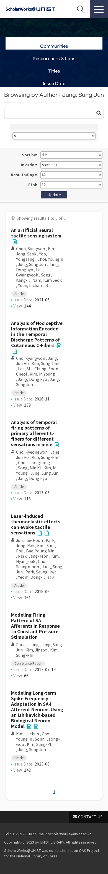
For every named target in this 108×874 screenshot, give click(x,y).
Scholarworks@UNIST (30, 9)
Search (80, 9)
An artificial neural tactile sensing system (36, 233)
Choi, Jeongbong (34, 462)
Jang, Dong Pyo (32, 379)
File (14, 241)
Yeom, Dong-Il (31, 577)
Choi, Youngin (50, 259)
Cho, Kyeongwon (32, 452)
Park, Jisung (27, 644)
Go (99, 113)
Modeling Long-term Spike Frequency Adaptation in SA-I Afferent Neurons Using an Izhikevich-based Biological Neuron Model (37, 709)
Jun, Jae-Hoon (29, 540)
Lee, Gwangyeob (30, 272)
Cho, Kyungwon (30, 358)
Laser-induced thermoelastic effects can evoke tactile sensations (35, 524)
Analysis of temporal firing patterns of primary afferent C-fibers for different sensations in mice (34, 434)
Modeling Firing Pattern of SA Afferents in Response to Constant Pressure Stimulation (35, 626)
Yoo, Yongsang (31, 257)
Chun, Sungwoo (30, 248)
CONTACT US (90, 816)
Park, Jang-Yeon (33, 556)
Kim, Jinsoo (36, 650)
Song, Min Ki (29, 468)
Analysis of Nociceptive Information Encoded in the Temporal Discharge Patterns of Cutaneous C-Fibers (37, 334)
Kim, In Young (42, 374)
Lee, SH (25, 368)
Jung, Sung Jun (32, 264)
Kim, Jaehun (27, 733)
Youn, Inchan (30, 285)
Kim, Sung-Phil (45, 363)
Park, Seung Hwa (40, 572)
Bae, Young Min (40, 551)
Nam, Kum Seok (47, 280)
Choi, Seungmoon (32, 564)
